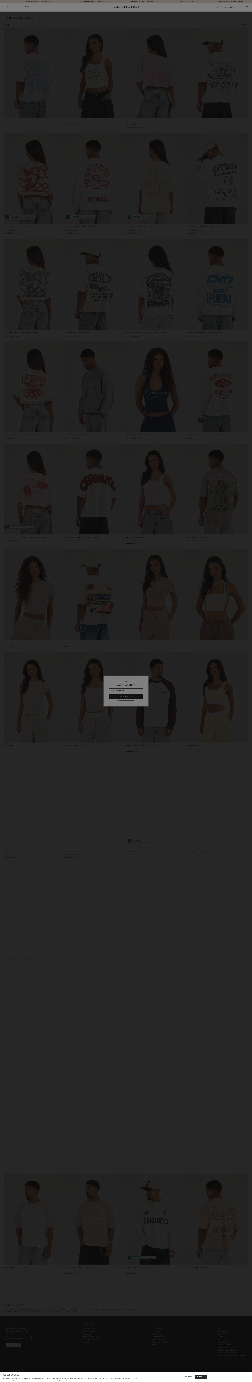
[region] (126, 1377)
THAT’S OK (200, 1377)
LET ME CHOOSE (186, 1377)
